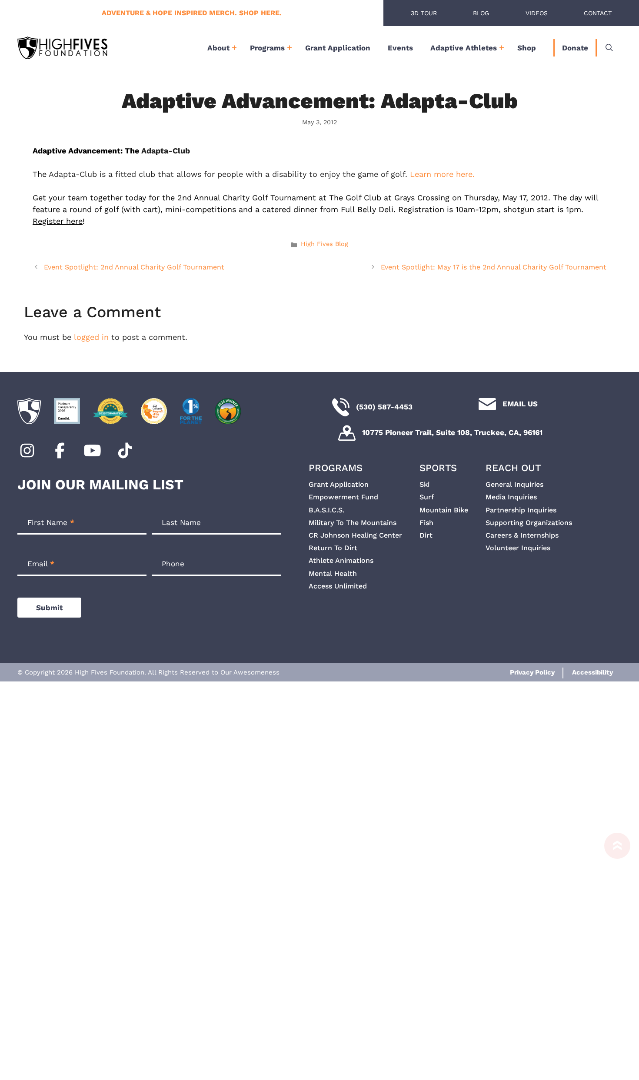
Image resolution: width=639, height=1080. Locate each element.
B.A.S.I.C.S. (326, 510)
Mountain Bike (443, 510)
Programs (267, 47)
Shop (526, 47)
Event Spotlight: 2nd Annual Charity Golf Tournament (134, 267)
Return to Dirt (333, 548)
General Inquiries (514, 484)
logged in (91, 337)
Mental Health (333, 573)
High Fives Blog (324, 244)
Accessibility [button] (592, 672)
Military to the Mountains (352, 522)
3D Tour (424, 13)
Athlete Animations (341, 560)
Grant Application (337, 47)
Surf (426, 497)
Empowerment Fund (343, 497)
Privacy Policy (532, 672)
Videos (537, 13)
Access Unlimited (338, 586)
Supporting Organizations (529, 522)
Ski (424, 484)
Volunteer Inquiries (518, 548)
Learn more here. (442, 174)
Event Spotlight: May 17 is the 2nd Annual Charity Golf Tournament (493, 267)
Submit (49, 607)
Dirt (426, 535)
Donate (575, 47)
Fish (426, 522)
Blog (481, 13)
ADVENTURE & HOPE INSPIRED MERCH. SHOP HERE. (192, 13)
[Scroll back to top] (613, 952)
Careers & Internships (522, 535)
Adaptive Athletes (463, 47)
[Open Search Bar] (609, 48)
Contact (598, 13)
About (218, 47)
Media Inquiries (511, 497)
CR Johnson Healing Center (355, 535)
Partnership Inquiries (521, 510)
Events (400, 47)
